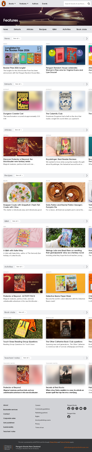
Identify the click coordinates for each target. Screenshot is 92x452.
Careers (37, 405)
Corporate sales (9, 418)
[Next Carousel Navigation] (87, 38)
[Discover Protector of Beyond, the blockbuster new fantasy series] (23, 146)
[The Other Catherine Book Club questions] (65, 329)
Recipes (42, 29)
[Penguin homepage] (4, 3)
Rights (37, 416)
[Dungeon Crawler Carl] (23, 101)
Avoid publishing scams (43, 420)
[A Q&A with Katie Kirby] (23, 237)
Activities (67, 29)
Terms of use (39, 427)
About (5, 405)
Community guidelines (42, 409)
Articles (30, 29)
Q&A (55, 29)
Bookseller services (10, 410)
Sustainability (8, 427)
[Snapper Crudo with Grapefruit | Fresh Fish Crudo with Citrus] (23, 192)
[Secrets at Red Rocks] (65, 374)
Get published (8, 423)
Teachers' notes (9, 431)
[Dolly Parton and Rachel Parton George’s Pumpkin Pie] (65, 192)
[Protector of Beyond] (23, 374)
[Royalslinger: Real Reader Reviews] (65, 146)
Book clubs (82, 29)
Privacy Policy (53, 442)
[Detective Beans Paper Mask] (65, 283)
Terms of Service (65, 442)
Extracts (17, 29)
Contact (6, 414)
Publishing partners (41, 413)
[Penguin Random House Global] (9, 447)
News (5, 29)
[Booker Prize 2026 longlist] (23, 55)
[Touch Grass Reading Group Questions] (23, 329)
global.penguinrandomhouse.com (76, 447)
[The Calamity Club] (65, 101)
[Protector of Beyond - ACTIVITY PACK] (23, 283)
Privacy (37, 424)
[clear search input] (89, 4)
